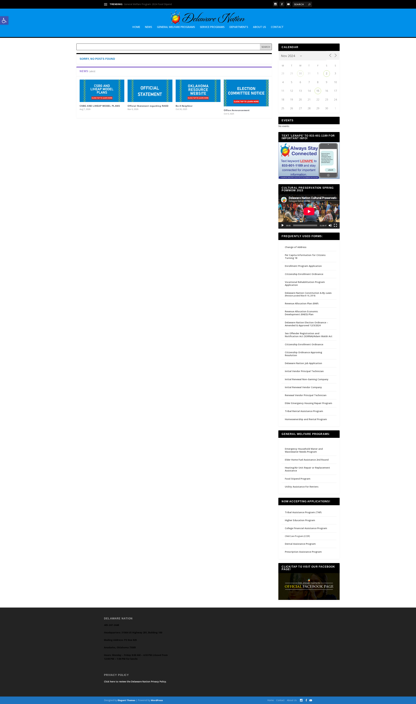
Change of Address (295, 247)
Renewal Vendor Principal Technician (305, 395)
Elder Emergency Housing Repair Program (308, 403)
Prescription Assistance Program (303, 551)
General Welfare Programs (176, 27)
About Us (259, 27)
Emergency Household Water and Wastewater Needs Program (304, 450)
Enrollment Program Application (303, 265)
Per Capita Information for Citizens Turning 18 (305, 257)
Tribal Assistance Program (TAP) (303, 512)
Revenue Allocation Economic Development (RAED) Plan (301, 313)
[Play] (282, 225)
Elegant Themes (126, 700)
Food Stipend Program (297, 478)
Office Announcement (237, 110)
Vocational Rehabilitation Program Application (305, 283)
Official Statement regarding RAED (148, 106)
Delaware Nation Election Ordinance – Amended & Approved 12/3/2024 (306, 324)
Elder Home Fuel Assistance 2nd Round (307, 459)
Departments (238, 27)
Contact (277, 27)
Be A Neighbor (184, 106)
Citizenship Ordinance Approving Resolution (303, 354)
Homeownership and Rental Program (306, 419)
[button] (4, 20)
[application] (309, 211)
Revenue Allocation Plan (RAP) (301, 303)
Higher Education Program (300, 520)
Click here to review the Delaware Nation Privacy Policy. (135, 681)
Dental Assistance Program (300, 543)
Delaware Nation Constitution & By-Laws (308, 292)
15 (317, 91)
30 (300, 73)
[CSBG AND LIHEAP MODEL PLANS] (102, 91)
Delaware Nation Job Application (303, 363)
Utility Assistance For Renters (301, 486)
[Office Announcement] (246, 93)
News (148, 27)
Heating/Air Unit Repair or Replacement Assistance (307, 469)
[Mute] (330, 225)
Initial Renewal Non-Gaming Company (306, 379)
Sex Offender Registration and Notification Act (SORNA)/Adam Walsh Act (308, 335)
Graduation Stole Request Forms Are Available (148, 4)
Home (136, 27)
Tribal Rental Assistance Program (304, 411)
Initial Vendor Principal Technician (304, 371)
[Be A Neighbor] (198, 91)
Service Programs (212, 27)
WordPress (157, 700)
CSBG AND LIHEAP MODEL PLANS (100, 106)
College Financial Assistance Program (306, 528)
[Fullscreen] (335, 225)
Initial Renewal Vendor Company (303, 387)
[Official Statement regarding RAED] (150, 91)
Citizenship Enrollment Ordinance (304, 274)
